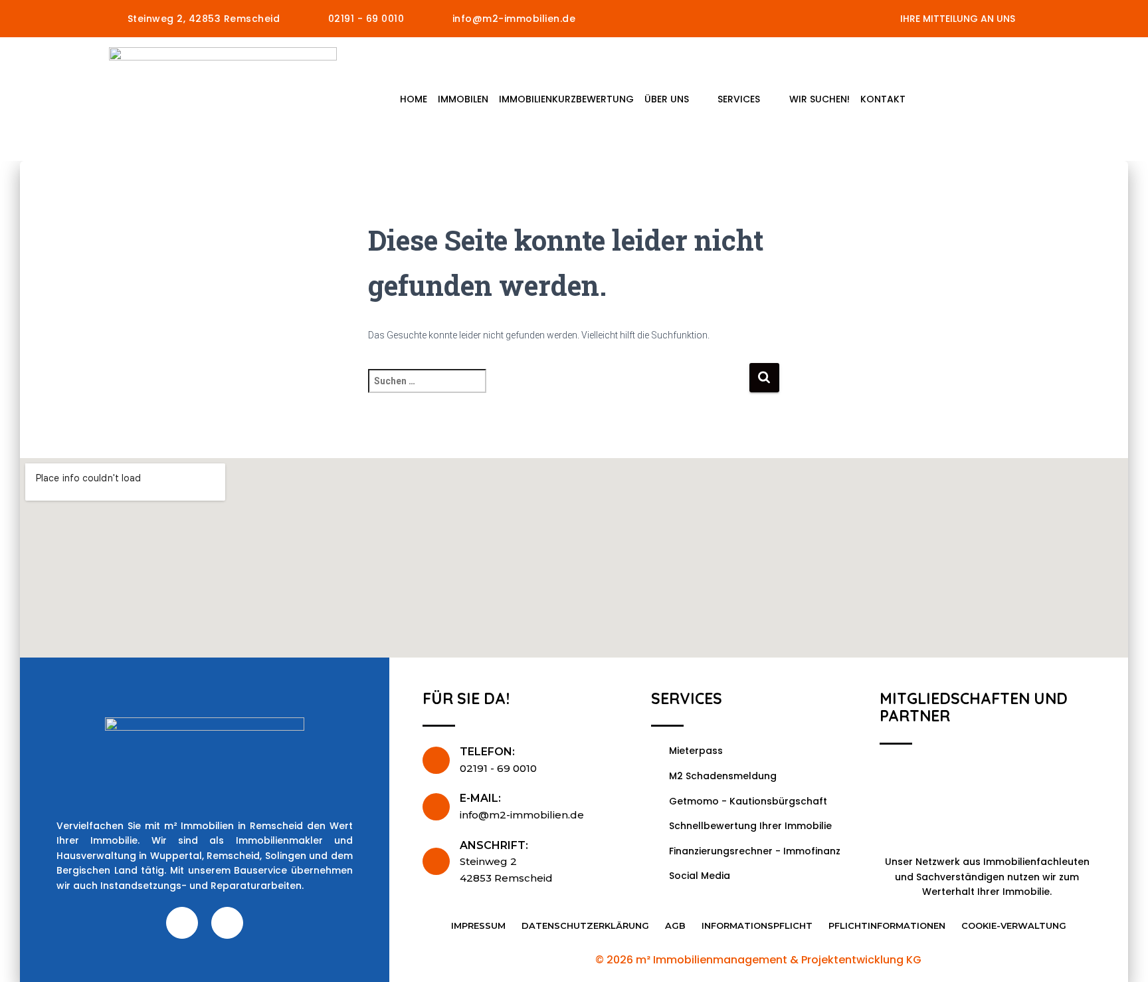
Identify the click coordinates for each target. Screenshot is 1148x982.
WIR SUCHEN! (819, 99)
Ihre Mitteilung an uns (957, 18)
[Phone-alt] (227, 923)
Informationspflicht (757, 925)
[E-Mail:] (436, 806)
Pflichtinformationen (886, 925)
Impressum (478, 925)
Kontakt (883, 99)
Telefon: (487, 751)
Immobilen (463, 99)
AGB (675, 925)
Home (413, 99)
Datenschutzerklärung (585, 925)
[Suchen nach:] (558, 390)
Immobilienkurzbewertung (566, 99)
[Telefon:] (436, 760)
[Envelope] (182, 923)
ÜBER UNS (666, 99)
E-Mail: (480, 798)
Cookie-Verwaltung (1013, 925)
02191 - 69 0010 (498, 768)
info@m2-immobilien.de (522, 814)
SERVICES (739, 99)
